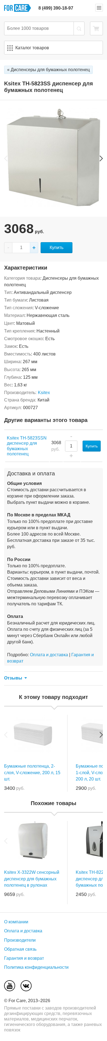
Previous (5, 158)
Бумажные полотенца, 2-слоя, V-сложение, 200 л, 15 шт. (32, 772)
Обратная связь (20, 949)
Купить (56, 247)
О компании (16, 921)
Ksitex (44, 392)
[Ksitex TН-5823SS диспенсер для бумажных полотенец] (53, 205)
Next (101, 158)
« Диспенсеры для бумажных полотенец (48, 69)
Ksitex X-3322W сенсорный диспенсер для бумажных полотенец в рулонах (31, 878)
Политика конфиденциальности (36, 967)
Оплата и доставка (49, 654)
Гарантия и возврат (24, 958)
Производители (20, 940)
